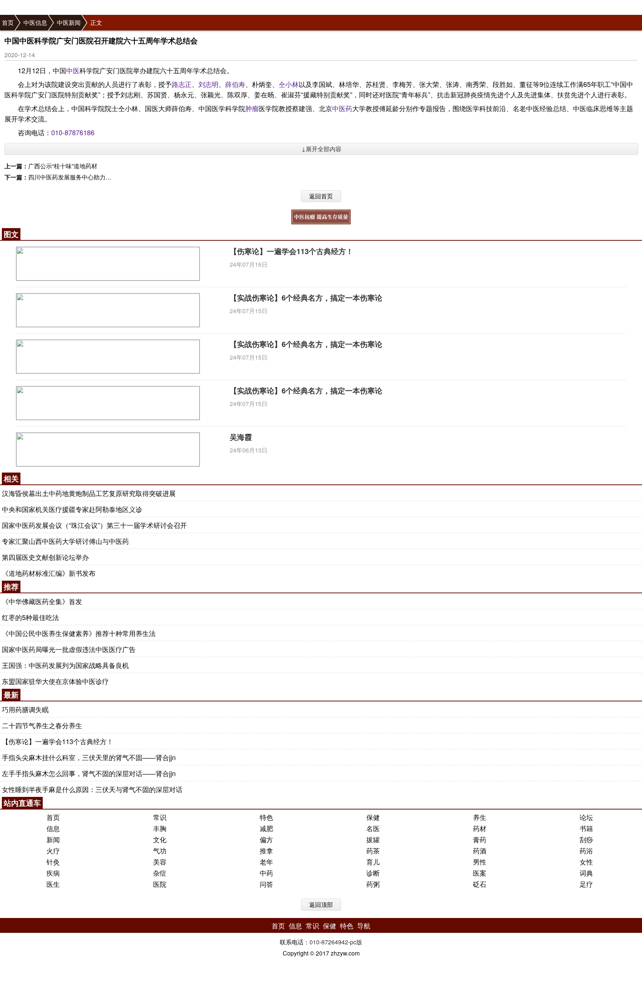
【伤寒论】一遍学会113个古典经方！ (291, 251)
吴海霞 (241, 436)
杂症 (159, 872)
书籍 (586, 828)
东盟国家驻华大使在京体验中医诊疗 (55, 681)
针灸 (53, 861)
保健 (373, 817)
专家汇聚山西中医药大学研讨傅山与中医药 (65, 541)
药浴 (586, 850)
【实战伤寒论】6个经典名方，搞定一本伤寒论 (306, 297)
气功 (159, 850)
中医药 (342, 108)
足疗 (586, 884)
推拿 (266, 850)
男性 (479, 861)
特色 (266, 817)
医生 (53, 884)
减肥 (266, 828)
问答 (266, 884)
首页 (8, 22)
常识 (159, 817)
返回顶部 (321, 904)
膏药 (479, 839)
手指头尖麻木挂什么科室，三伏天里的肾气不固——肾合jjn (89, 757)
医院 (159, 884)
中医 (73, 70)
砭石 (479, 884)
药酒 (479, 850)
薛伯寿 (235, 84)
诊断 (373, 872)
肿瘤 (252, 108)
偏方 (266, 839)
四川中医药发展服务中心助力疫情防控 (78, 177)
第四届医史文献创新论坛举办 (45, 557)
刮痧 (586, 839)
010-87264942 (328, 942)
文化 (159, 839)
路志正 (182, 84)
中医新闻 (69, 22)
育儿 (373, 861)
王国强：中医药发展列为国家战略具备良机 (65, 665)
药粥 (373, 884)
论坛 (586, 817)
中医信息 (35, 22)
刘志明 (208, 84)
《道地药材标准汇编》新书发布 (48, 573)
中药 (266, 872)
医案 (479, 872)
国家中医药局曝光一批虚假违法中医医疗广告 (69, 649)
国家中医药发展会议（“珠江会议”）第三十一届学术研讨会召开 (94, 525)
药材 (479, 828)
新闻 (53, 839)
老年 (266, 861)
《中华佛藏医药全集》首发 (42, 601)
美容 (159, 861)
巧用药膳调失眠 (25, 709)
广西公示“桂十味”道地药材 (62, 166)
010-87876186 (72, 132)
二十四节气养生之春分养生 (42, 725)
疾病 (53, 872)
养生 (479, 817)
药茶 (373, 850)
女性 (586, 861)
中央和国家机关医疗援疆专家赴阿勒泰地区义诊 (72, 509)
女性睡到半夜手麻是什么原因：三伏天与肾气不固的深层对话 (92, 789)
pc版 (356, 942)
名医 (373, 828)
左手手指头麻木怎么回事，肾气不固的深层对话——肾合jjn (89, 773)
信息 (53, 828)
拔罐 (373, 839)
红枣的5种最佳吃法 (30, 617)
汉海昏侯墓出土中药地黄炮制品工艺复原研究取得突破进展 (89, 493)
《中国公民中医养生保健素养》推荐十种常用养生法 (79, 633)
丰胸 (159, 828)
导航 (363, 925)
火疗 (53, 850)
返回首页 (321, 196)
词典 (586, 872)
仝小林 (289, 84)
